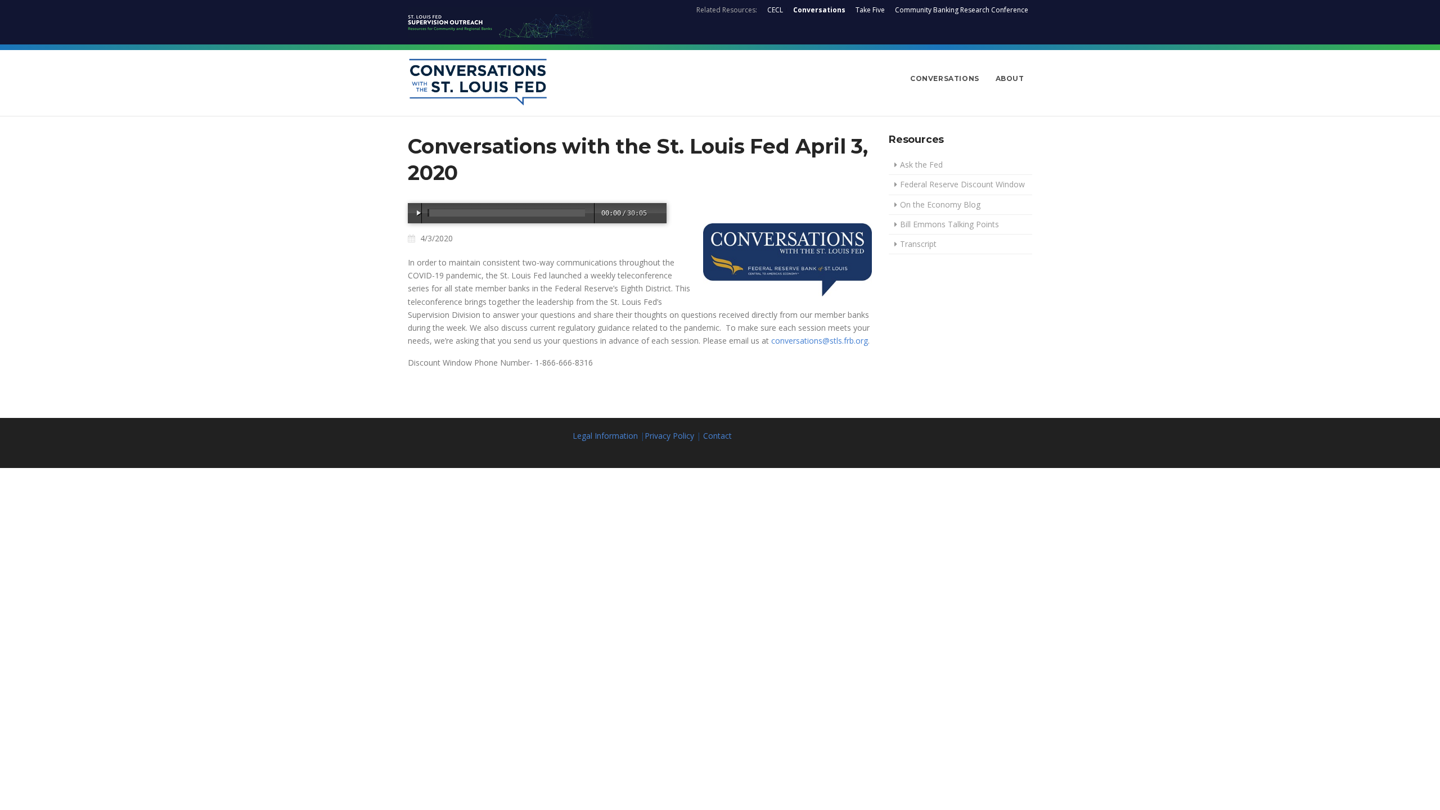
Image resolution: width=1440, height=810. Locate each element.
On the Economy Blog (940, 204)
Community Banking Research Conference (961, 10)
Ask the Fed (921, 164)
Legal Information (605, 435)
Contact (717, 435)
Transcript (918, 243)
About (1010, 78)
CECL (775, 10)
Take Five (870, 10)
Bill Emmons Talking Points (949, 224)
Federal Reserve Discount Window (962, 184)
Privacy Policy (669, 435)
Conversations (819, 10)
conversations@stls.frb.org (819, 340)
